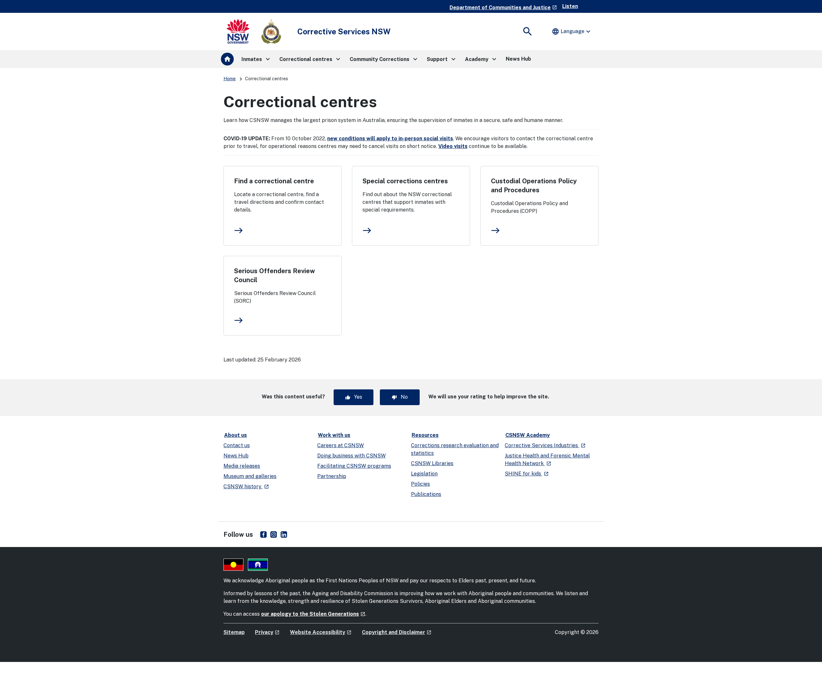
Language (572, 31)
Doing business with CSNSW (351, 456)
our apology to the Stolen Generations (313, 614)
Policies (420, 484)
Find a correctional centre (274, 181)
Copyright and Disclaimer (397, 632)
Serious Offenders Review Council (274, 275)
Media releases (241, 466)
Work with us (334, 435)
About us (235, 435)
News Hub (236, 456)
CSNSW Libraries (432, 463)
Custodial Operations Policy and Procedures (534, 185)
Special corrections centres (405, 181)
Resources (425, 435)
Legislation (424, 474)
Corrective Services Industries (545, 445)
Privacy (267, 632)
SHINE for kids (527, 474)
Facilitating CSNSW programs (354, 466)
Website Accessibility (321, 632)
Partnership (331, 476)
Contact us (236, 445)
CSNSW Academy (527, 435)
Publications (426, 494)
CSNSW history (246, 486)
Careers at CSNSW (340, 445)
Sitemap (234, 632)
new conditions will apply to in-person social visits (390, 138)
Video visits (453, 146)
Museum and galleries (249, 476)
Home (229, 78)
